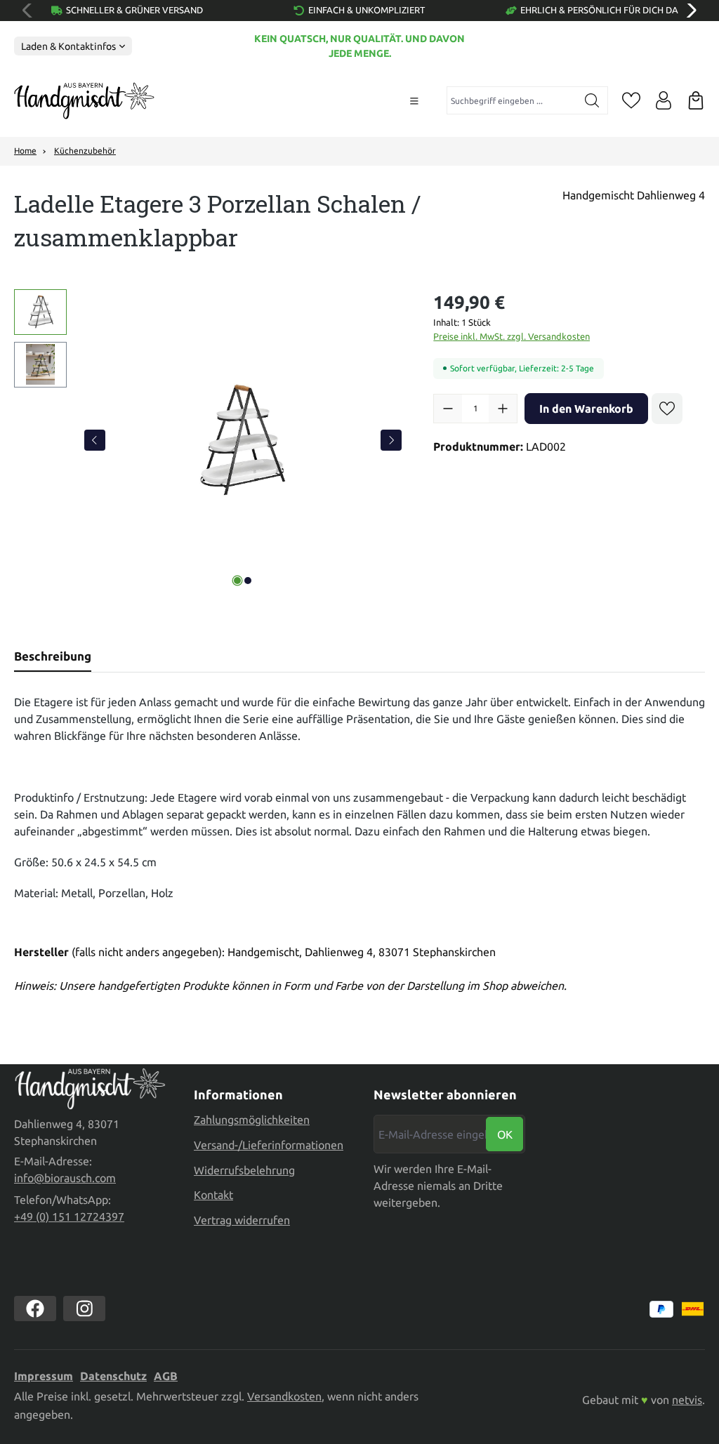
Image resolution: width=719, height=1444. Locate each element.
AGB (166, 1376)
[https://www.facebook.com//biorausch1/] (35, 1308)
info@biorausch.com (65, 1178)
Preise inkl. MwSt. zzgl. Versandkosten (511, 336)
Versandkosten (284, 1396)
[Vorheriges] (94, 440)
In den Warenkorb (586, 408)
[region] (209, 440)
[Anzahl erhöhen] (503, 409)
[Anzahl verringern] (448, 409)
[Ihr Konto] (663, 100)
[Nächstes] (391, 440)
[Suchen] (592, 100)
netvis (687, 1399)
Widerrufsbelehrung (244, 1170)
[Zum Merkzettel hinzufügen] (667, 408)
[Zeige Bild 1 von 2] (237, 580)
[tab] (52, 656)
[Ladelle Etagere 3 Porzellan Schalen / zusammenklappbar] (243, 439)
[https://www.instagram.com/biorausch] (84, 1308)
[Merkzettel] (631, 100)
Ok (505, 1134)
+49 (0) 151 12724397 (69, 1216)
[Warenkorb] (696, 100)
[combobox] (512, 100)
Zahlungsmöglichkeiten (252, 1119)
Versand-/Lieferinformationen (268, 1145)
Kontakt (213, 1194)
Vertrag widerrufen (242, 1220)
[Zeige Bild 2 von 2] (247, 580)
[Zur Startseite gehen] (84, 101)
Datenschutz (113, 1376)
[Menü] (414, 101)
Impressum (43, 1376)
